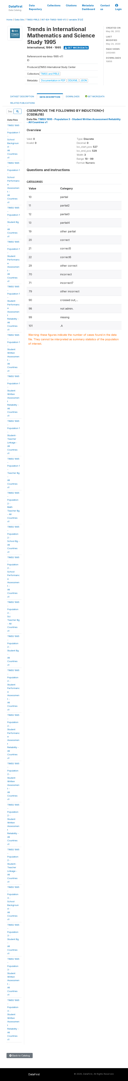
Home (9, 19)
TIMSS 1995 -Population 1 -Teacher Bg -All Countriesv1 (13, 473)
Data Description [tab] (50, 97)
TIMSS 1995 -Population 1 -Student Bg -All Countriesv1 (13, 222)
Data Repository (35, 7)
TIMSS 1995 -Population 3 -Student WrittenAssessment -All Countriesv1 (13, 977)
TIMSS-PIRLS (32, 19)
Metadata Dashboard (88, 7)
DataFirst (15, 6)
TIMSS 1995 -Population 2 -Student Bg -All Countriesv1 (13, 650)
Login (118, 9)
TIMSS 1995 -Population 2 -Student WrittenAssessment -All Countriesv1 (13, 781)
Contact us (105, 7)
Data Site (19, 19)
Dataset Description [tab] (22, 96)
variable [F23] (76, 19)
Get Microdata (77, 47)
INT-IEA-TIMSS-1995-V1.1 (54, 19)
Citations (71, 5)
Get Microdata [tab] (95, 96)
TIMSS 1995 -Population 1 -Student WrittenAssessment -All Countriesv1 (13, 353)
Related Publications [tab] (22, 103)
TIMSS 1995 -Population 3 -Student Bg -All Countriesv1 (13, 939)
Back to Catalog (21, 1055)
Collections (53, 5)
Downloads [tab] (73, 96)
